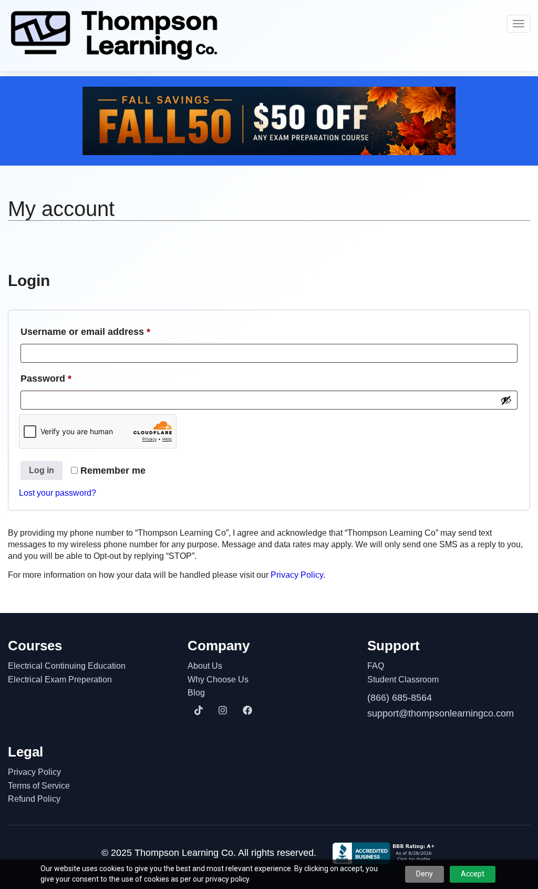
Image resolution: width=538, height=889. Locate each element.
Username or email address (105, 331)
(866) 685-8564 (399, 697)
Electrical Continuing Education (67, 665)
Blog (196, 692)
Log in (41, 470)
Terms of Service (39, 785)
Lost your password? (57, 492)
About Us (205, 665)
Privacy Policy (297, 574)
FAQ (375, 665)
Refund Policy (34, 798)
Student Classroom (403, 679)
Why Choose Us (218, 679)
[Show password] (506, 400)
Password (66, 378)
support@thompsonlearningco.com (440, 713)
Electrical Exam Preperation (60, 679)
